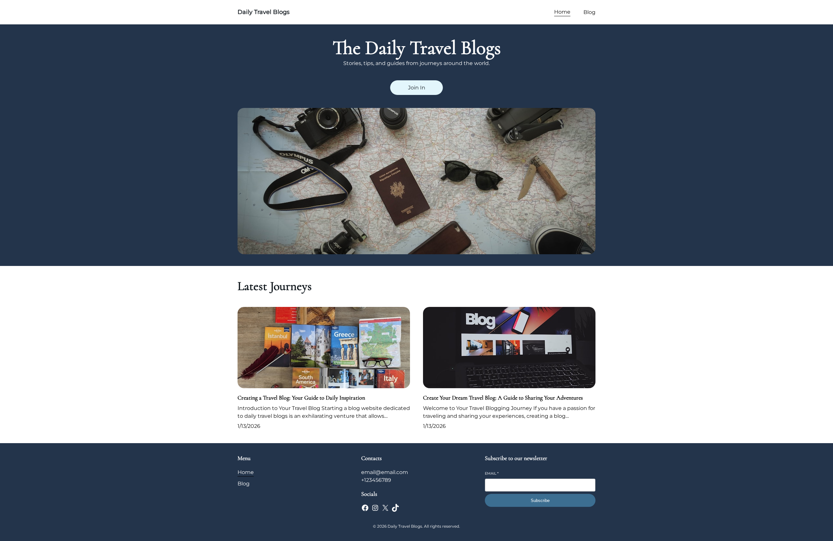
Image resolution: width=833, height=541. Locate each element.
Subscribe (540, 500)
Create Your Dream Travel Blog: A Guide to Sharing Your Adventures (503, 397)
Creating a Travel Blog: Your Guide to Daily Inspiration (301, 397)
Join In (416, 88)
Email (491, 473)
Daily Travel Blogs (264, 12)
